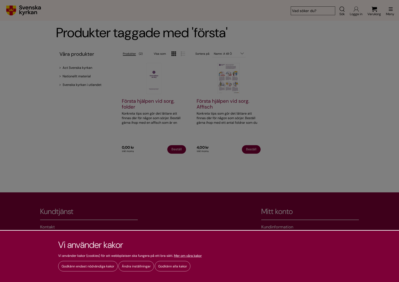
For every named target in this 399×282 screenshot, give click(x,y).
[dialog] (199, 256)
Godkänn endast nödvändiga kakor (88, 266)
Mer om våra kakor (188, 256)
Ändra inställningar (136, 266)
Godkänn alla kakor (172, 266)
